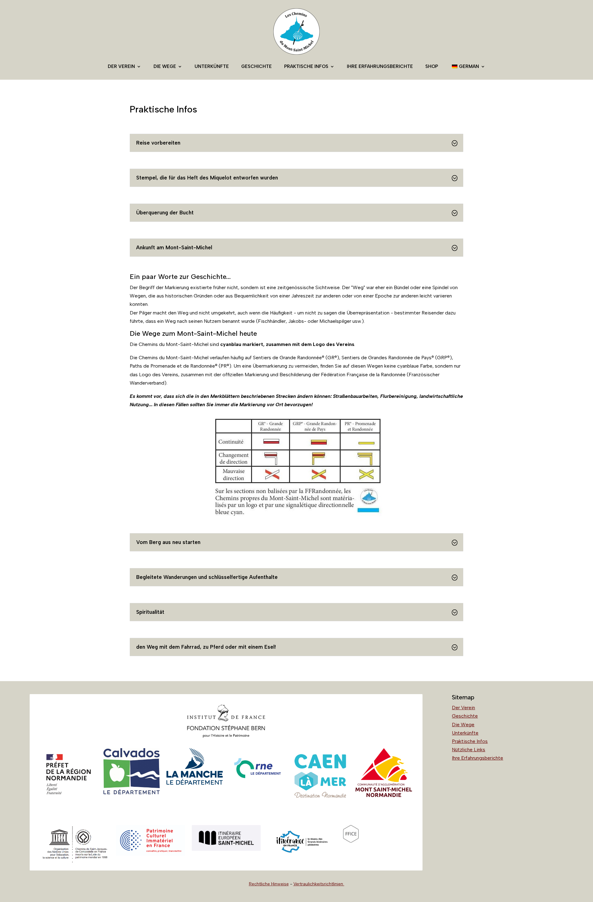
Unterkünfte (212, 66)
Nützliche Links (468, 749)
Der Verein (121, 66)
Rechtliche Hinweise (269, 884)
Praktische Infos (306, 66)
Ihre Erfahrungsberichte (380, 66)
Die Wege (165, 66)
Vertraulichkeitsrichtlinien (318, 884)
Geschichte (256, 66)
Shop (431, 66)
